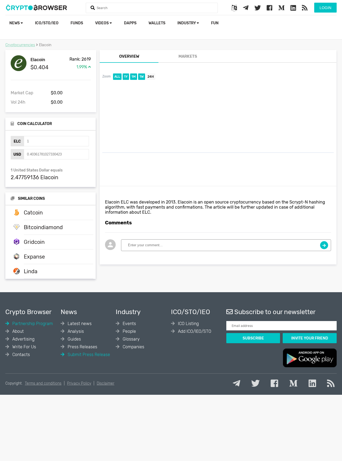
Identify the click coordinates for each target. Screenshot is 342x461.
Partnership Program (32, 323)
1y (126, 77)
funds (77, 23)
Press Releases (82, 346)
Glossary (131, 339)
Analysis (75, 331)
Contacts (20, 354)
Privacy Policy (79, 383)
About (17, 331)
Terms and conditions (43, 383)
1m (133, 77)
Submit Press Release (88, 354)
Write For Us (23, 346)
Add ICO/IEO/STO (194, 331)
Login (325, 8)
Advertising (22, 339)
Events (129, 323)
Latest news (79, 323)
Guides (74, 339)
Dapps (130, 23)
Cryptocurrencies (20, 45)
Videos (102, 23)
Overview (129, 56)
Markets (187, 56)
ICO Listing (188, 323)
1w (141, 77)
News (15, 23)
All (117, 77)
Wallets (157, 23)
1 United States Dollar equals (37, 170)
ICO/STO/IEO (47, 23)
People (129, 331)
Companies (133, 346)
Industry (187, 23)
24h (150, 77)
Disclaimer (105, 383)
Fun (215, 23)
